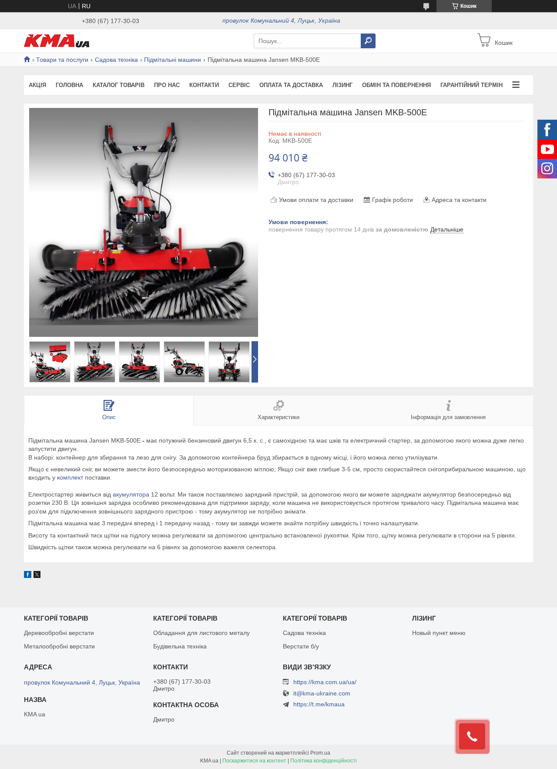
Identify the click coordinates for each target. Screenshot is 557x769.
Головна (69, 85)
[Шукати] (368, 41)
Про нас (167, 85)
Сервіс (239, 85)
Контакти (204, 85)
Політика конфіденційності (323, 761)
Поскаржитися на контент (254, 761)
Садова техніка (116, 59)
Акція (37, 85)
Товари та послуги (62, 59)
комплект (70, 477)
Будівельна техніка (180, 646)
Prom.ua (320, 753)
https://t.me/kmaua (319, 704)
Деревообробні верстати (59, 632)
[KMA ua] (56, 40)
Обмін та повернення (396, 85)
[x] (37, 575)
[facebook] (27, 575)
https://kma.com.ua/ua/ (324, 681)
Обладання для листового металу (201, 632)
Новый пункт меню (439, 632)
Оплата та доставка (291, 85)
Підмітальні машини (172, 59)
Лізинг (342, 85)
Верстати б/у (301, 646)
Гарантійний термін (471, 85)
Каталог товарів (118, 85)
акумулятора (131, 494)
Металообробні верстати (59, 646)
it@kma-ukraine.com (321, 693)
